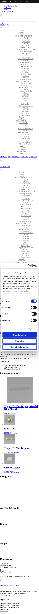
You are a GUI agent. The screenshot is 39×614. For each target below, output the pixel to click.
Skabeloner (25, 96)
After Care (25, 135)
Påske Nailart (25, 115)
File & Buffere (26, 83)
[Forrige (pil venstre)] (1, 613)
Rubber (25, 61)
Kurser (21, 117)
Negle (22, 34)
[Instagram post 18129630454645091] (9, 483)
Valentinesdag (25, 111)
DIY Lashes (22, 148)
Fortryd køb (33, 157)
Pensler (25, 43)
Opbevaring (26, 42)
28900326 (3, 157)
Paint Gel (26, 78)
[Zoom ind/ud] (1, 611)
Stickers (25, 102)
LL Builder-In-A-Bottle (25, 59)
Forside (21, 30)
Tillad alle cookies (19, 335)
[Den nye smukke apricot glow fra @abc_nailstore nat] (9, 497)
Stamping (26, 98)
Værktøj (25, 108)
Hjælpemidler (25, 138)
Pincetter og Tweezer (26, 142)
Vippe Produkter (21, 121)
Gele (23, 64)
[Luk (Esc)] (7, 611)
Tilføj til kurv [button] (15, 413)
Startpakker (26, 45)
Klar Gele (26, 76)
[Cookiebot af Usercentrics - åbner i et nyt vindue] (28, 265)
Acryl (26, 38)
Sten (25, 100)
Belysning (25, 136)
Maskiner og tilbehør (26, 91)
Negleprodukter (23, 36)
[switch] (34, 307)
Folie (25, 85)
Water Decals (25, 109)
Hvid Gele (25, 72)
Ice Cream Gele (26, 74)
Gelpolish (24, 47)
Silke (25, 127)
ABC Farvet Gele (26, 66)
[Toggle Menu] (1, 27)
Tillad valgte (19, 341)
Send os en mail (5, 555)
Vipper (23, 125)
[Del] (5, 611)
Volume (25, 130)
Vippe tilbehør (23, 133)
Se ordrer (3, 532)
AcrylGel (26, 40)
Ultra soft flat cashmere (25, 129)
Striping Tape (25, 104)
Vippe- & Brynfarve (25, 144)
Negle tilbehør (24, 82)
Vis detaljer (28, 329)
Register (7, 595)
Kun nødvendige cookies (19, 347)
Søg (1, 23)
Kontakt (2, 520)
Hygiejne (26, 89)
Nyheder (21, 32)
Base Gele (25, 68)
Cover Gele (26, 70)
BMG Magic (26, 53)
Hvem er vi (3, 513)
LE (26, 55)
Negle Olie (25, 95)
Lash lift (23, 123)
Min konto (24, 157)
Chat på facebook (6, 548)
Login (2, 595)
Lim (25, 140)
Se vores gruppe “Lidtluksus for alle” (12, 551)
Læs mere (13, 433)
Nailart (26, 93)
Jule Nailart (26, 113)
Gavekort (22, 149)
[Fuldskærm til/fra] (3, 611)
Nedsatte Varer (21, 151)
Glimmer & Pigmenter (26, 87)
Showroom (21, 153)
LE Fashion (26, 57)
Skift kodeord (4, 535)
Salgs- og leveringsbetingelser (10, 516)
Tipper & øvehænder (26, 106)
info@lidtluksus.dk (14, 157)
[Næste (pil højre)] (3, 613)
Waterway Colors (26, 79)
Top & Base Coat (26, 62)
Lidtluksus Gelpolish (26, 51)
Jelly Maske (21, 119)
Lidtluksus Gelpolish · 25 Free (26, 49)
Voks (21, 146)
